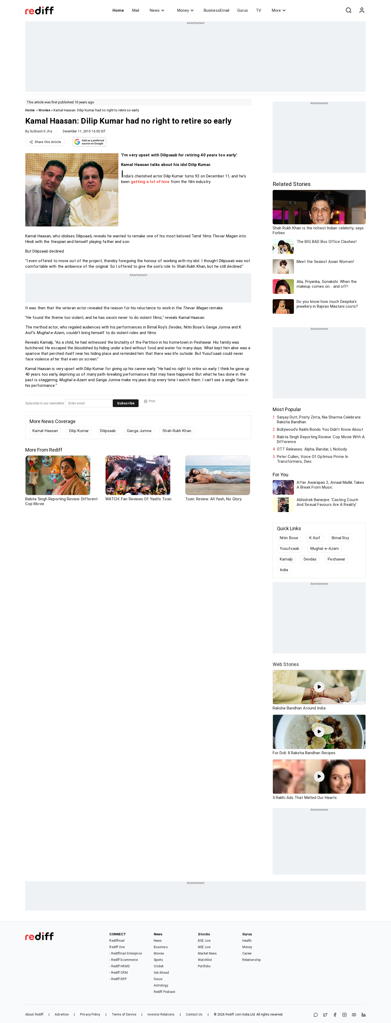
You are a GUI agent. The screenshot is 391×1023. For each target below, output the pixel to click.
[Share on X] (325, 1015)
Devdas (310, 559)
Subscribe (125, 403)
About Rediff (34, 1014)
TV (258, 10)
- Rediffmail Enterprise (125, 953)
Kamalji (286, 559)
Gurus (242, 10)
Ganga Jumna (139, 430)
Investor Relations (161, 1014)
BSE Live (204, 941)
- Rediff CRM (118, 973)
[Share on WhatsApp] (316, 1015)
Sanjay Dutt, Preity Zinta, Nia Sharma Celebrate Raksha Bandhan (319, 419)
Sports (158, 960)
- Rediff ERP (117, 979)
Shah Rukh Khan (177, 430)
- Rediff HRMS (119, 966)
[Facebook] (335, 1015)
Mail (135, 10)
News (155, 10)
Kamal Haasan (45, 430)
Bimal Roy (340, 537)
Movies (44, 110)
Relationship (251, 960)
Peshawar (336, 559)
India (284, 569)
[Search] (348, 10)
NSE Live (204, 947)
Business (161, 947)
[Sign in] (362, 10)
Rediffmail (116, 941)
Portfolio (204, 966)
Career (247, 953)
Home (118, 10)
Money (183, 10)
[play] (319, 687)
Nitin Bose (289, 537)
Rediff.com (234, 1014)
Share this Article (48, 142)
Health (247, 941)
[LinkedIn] (363, 1015)
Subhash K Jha (41, 131)
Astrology (161, 985)
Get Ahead (161, 973)
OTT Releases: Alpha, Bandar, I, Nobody (312, 449)
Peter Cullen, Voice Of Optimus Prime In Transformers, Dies (312, 459)
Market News (207, 953)
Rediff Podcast (164, 992)
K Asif (315, 537)
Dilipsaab (108, 430)
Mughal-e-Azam (324, 548)
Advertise (62, 1014)
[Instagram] (344, 1015)
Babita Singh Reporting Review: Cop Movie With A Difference (321, 439)
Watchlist (205, 960)
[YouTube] (354, 1015)
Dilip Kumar (79, 430)
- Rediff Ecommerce (123, 960)
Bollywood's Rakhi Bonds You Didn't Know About (320, 429)
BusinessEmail (216, 10)
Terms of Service (124, 1014)
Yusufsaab (289, 548)
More (276, 10)
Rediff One (117, 947)
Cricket (159, 966)
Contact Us (194, 1014)
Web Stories (286, 664)
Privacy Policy (90, 1014)
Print (152, 401)
